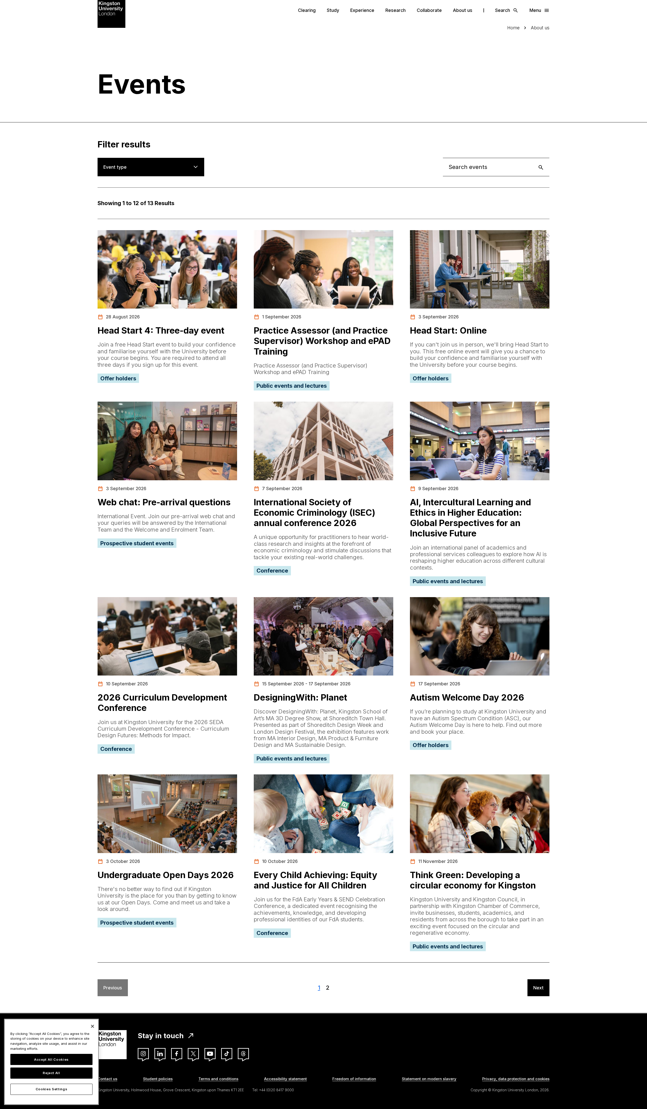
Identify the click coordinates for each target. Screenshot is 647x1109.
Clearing (307, 10)
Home (513, 27)
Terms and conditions (218, 1078)
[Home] (111, 13)
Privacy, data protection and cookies (515, 1078)
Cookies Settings (51, 1089)
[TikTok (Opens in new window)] (226, 1053)
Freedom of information (354, 1078)
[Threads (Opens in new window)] (243, 1053)
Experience (362, 10)
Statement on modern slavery (429, 1078)
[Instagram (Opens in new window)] (143, 1053)
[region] (51, 1062)
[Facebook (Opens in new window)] (176, 1053)
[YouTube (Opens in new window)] (210, 1053)
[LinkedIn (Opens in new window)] (160, 1053)
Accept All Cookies (51, 1059)
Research (395, 10)
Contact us (107, 1078)
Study (333, 10)
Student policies (158, 1078)
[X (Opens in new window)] (193, 1053)
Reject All (51, 1073)
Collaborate (429, 10)
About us (462, 10)
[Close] (92, 1026)
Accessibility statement (285, 1078)
